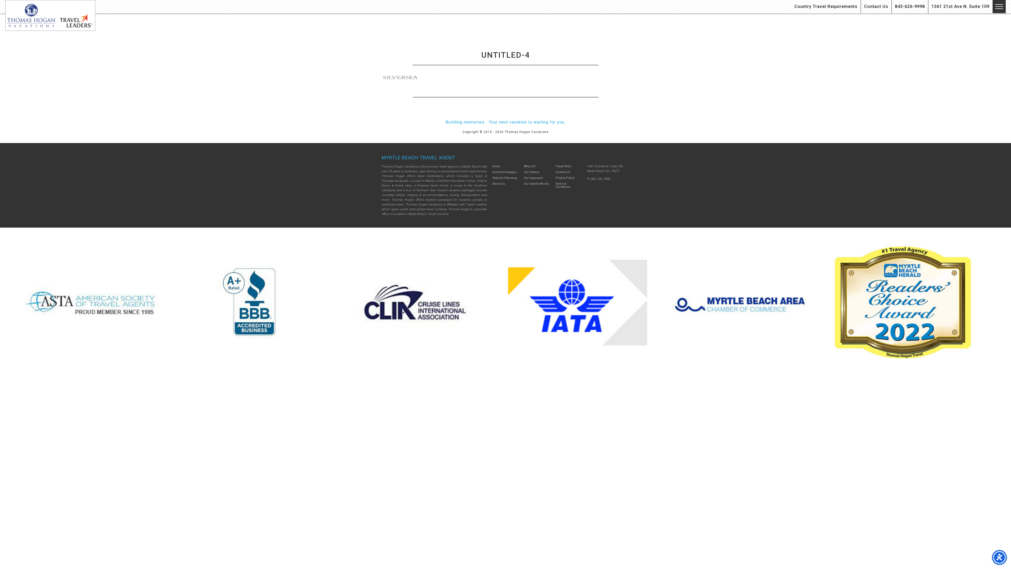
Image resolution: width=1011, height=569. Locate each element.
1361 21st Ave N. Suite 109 (960, 6)
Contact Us (876, 6)
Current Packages (504, 172)
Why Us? (530, 166)
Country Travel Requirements (826, 6)
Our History (531, 172)
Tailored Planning (504, 178)
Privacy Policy (565, 178)
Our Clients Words (536, 183)
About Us (498, 183)
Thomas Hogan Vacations (50, 15)
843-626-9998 (910, 6)
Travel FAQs (563, 166)
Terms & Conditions (563, 185)
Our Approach (533, 178)
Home (496, 166)
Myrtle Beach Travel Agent (418, 157)
